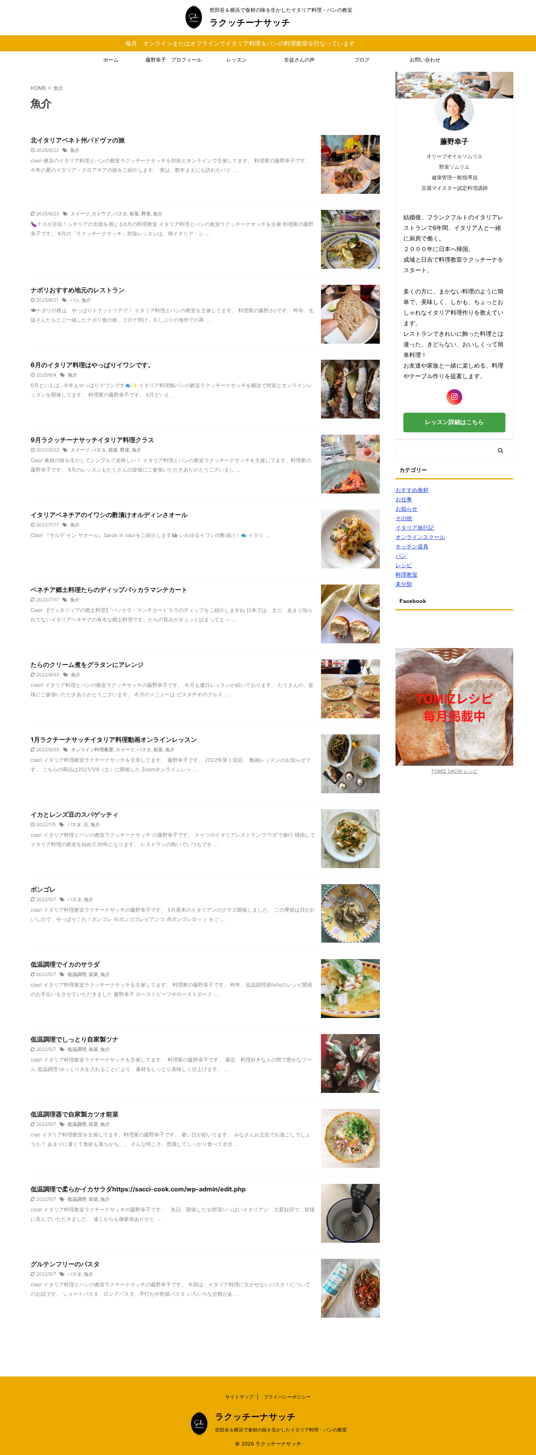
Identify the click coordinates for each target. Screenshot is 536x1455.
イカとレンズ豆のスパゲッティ (75, 814)
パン (74, 300)
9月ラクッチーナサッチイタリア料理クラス (92, 440)
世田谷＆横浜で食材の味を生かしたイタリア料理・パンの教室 (281, 1430)
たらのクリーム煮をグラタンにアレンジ (87, 664)
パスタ (120, 214)
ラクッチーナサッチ (250, 22)
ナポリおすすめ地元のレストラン (78, 290)
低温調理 (76, 974)
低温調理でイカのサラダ (65, 964)
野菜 (146, 214)
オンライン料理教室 (92, 749)
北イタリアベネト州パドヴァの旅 (78, 140)
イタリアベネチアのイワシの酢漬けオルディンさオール (109, 515)
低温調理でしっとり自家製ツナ (75, 1039)
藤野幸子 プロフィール (174, 59)
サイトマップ (239, 1397)
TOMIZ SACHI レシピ (454, 771)
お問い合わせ (425, 59)
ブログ (362, 59)
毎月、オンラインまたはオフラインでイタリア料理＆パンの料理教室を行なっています (204, 43)
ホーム (111, 59)
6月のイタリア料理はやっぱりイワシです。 (92, 365)
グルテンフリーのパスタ (65, 1264)
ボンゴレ (43, 889)
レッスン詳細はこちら (454, 422)
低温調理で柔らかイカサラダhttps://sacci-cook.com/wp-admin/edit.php (138, 1189)
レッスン (236, 59)
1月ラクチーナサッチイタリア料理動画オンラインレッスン (114, 739)
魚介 (75, 150)
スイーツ (80, 214)
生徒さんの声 (299, 59)
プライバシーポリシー (287, 1397)
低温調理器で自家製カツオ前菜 (75, 1114)
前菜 (134, 214)
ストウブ (101, 214)
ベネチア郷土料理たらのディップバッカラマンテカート (109, 590)
